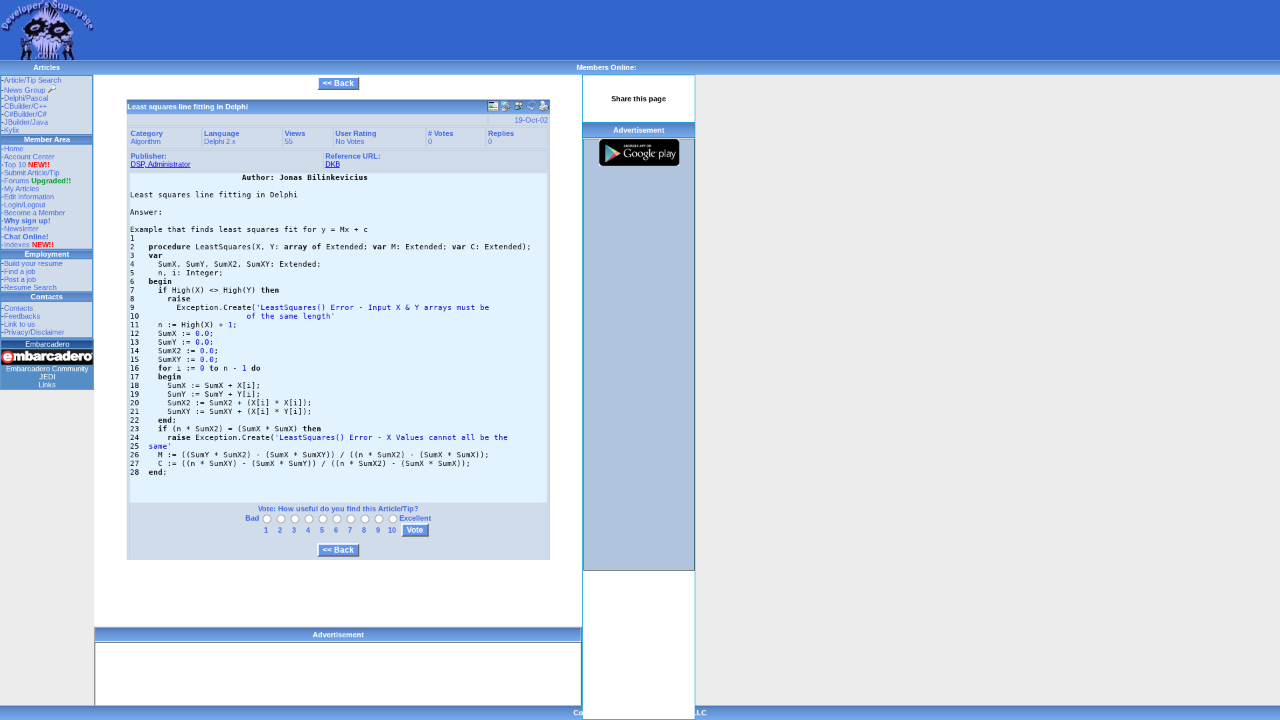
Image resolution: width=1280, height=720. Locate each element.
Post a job (20, 279)
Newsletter (21, 229)
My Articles (21, 189)
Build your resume (33, 263)
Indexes (17, 245)
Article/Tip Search (32, 80)
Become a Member (34, 213)
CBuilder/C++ (25, 106)
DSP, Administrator (161, 164)
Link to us (19, 324)
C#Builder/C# (25, 114)
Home (13, 149)
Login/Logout (24, 205)
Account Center (29, 157)
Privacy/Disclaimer (34, 332)
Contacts (18, 308)
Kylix (11, 130)
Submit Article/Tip (31, 173)
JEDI (47, 377)
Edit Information (29, 197)
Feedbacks (22, 316)
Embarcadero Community (47, 369)
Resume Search (30, 287)
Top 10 (15, 165)
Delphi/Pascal (26, 98)
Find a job (19, 271)
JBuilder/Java (26, 122)
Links (47, 385)
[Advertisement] (336, 30)
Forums (37, 181)
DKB (332, 164)
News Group (25, 90)
